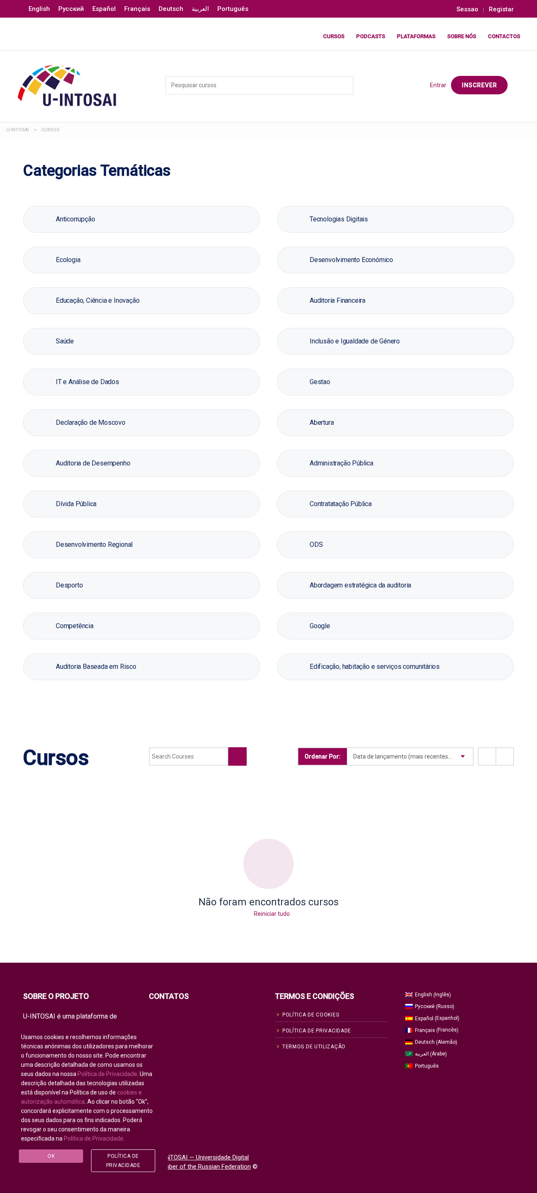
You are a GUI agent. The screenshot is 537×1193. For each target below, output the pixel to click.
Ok (51, 1156)
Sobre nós (461, 36)
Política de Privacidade (107, 1074)
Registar (501, 9)
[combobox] (410, 756)
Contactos (504, 36)
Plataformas (416, 36)
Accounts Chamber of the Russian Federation (187, 1166)
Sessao (467, 9)
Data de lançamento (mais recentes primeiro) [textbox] (413, 756)
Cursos (333, 36)
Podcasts (370, 36)
